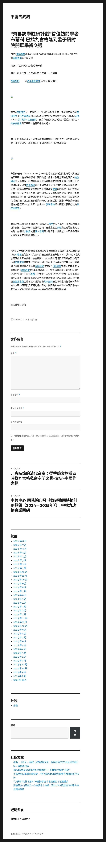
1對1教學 (21, 119)
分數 (15, 705)
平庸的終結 (20, 16)
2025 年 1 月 (19, 614)
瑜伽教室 (39, 266)
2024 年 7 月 (19, 637)
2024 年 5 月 (19, 645)
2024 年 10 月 (20, 626)
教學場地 (50, 204)
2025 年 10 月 (20, 579)
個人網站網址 (16, 422)
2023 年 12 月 (20, 664)
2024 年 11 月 (20, 622)
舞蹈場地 (21, 111)
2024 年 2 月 (19, 656)
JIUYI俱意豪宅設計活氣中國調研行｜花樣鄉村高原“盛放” (41, 770)
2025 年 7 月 (19, 591)
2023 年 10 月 (20, 668)
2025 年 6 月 (19, 595)
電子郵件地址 (17, 408)
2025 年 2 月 (19, 610)
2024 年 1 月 (19, 660)
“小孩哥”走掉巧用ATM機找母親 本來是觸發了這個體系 (40, 781)
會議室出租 (18, 281)
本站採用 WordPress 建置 (32, 834)
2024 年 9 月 (19, 629)
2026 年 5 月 (19, 552)
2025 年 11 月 (20, 575)
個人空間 (39, 231)
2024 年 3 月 (19, 653)
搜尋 (13, 725)
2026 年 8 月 (19, 541)
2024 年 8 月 (19, 633)
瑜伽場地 (17, 57)
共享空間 (48, 281)
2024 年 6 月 (19, 641)
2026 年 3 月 (19, 560)
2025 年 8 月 (19, 587)
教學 (29, 81)
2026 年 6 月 (20, 548)
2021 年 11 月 (19, 680)
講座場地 (20, 54)
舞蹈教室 (36, 81)
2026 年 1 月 (19, 568)
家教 (77, 115)
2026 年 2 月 (19, 564)
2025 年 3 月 (19, 606)
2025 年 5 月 (19, 599)
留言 (13, 353)
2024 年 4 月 (19, 649)
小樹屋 (27, 231)
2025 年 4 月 (19, 602)
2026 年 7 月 (19, 545)
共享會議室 (25, 115)
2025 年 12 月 (20, 572)
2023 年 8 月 (19, 676)
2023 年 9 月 (19, 672)
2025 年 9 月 (19, 583)
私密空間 (31, 119)
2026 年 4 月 (19, 556)
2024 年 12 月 (20, 618)
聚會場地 (15, 81)
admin (17, 319)
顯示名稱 (15, 395)
